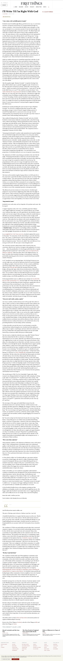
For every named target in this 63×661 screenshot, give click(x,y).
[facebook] (3, 2)
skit (25, 352)
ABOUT (14, 642)
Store (45, 644)
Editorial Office (25, 644)
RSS (36, 622)
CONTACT (24, 642)
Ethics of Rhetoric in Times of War (51, 630)
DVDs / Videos (47, 650)
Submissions (24, 647)
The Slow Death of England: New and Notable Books (31, 630)
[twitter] (1, 2)
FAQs (23, 650)
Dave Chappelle (20, 352)
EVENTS (35, 642)
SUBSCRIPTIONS (5, 642)
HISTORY (13, 644)
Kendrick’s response (27, 538)
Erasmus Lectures (37, 647)
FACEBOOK (55, 644)
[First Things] (31, 3)
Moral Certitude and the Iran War (10, 630)
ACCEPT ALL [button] (15, 659)
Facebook (19, 622)
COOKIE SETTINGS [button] (6, 659)
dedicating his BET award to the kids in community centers (17, 569)
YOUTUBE (55, 647)
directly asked (13, 267)
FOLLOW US (56, 642)
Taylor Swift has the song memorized (11, 91)
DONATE (4, 5)
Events (34, 644)
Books (45, 647)
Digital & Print (4, 644)
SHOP (45, 642)
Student (2, 647)
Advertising (14, 647)
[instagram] (6, 2)
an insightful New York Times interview (14, 234)
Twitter (15, 624)
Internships (14, 650)
